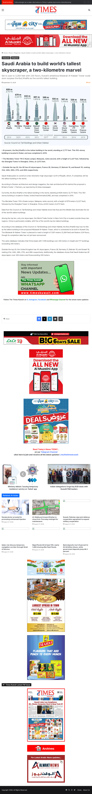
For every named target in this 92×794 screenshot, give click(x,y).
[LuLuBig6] (46, 338)
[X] (44, 319)
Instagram (33, 300)
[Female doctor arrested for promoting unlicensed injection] (15, 507)
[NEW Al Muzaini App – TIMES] (46, 41)
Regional (17, 53)
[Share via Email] (55, 319)
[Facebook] (39, 319)
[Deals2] (46, 421)
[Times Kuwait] (46, 10)
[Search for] (89, 10)
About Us (86, 790)
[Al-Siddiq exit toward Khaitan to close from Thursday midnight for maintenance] (46, 507)
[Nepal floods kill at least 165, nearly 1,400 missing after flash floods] (46, 535)
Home (5, 53)
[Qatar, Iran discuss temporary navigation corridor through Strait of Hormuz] (15, 535)
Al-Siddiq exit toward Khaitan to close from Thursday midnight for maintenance (45, 519)
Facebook (42, 300)
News (11, 53)
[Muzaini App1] (46, 371)
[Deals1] (46, 25)
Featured (6, 58)
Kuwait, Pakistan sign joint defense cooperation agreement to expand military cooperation (76, 519)
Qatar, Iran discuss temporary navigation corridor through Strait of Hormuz (41, 2)
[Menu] (3, 10)
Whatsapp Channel (57, 300)
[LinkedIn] (50, 319)
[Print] (60, 319)
